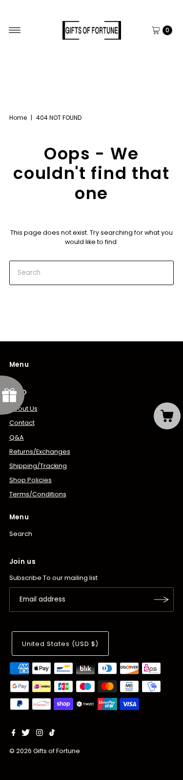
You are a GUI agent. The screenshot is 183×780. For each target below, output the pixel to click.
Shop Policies (30, 480)
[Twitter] (25, 734)
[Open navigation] (14, 30)
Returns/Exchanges (39, 451)
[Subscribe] (161, 599)
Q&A (16, 437)
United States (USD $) (60, 644)
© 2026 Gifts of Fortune (44, 751)
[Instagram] (39, 734)
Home (18, 117)
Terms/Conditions (37, 494)
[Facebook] (14, 734)
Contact (22, 423)
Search (20, 534)
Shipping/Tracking (38, 466)
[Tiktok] (52, 734)
